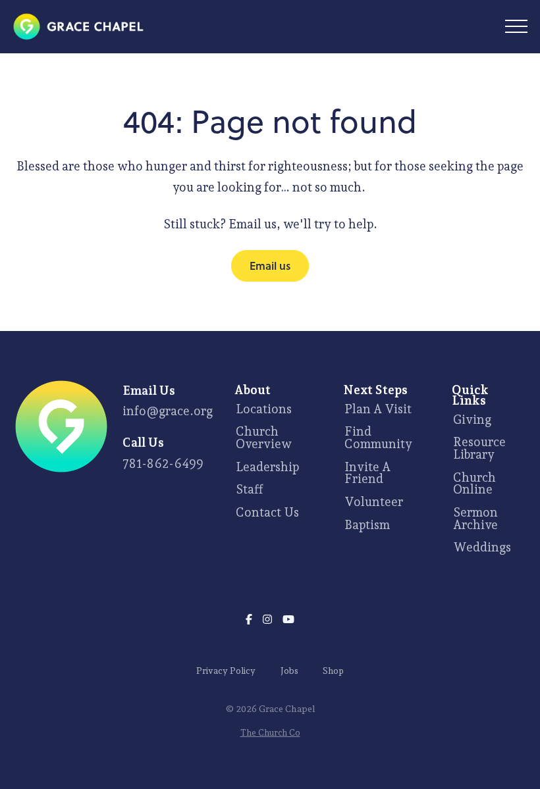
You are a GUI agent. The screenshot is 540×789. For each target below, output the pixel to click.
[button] (516, 26)
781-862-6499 (162, 463)
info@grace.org (167, 410)
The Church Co (270, 733)
